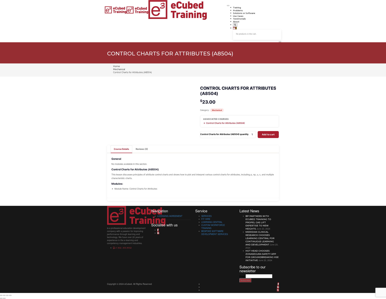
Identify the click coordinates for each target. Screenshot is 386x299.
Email (242, 276)
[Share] (7, 295)
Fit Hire (205, 218)
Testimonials (239, 19)
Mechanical (119, 69)
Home (116, 66)
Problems (238, 10)
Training (237, 7)
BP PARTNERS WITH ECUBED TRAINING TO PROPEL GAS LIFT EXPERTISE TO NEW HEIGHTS (258, 222)
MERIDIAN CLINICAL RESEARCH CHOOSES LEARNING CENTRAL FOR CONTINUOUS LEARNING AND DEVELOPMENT (259, 238)
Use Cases (238, 16)
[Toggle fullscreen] (4, 295)
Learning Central (211, 221)
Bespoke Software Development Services (214, 233)
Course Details (121, 149)
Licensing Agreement (169, 215)
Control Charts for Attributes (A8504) (225, 123)
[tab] (122, 149)
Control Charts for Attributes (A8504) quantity (224, 134)
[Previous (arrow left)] (1, 298)
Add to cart (268, 134)
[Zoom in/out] (1, 295)
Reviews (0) (142, 149)
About (236, 21)
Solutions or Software (244, 13)
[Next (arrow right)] (4, 298)
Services (206, 215)
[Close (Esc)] (10, 295)
